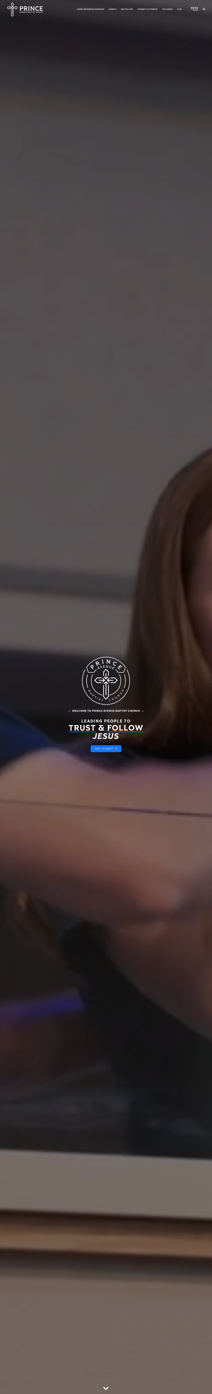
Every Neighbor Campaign (90, 9)
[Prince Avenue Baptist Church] (25, 9)
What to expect (104, 749)
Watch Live (127, 9)
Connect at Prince (147, 9)
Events (112, 9)
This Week (167, 9)
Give (179, 9)
